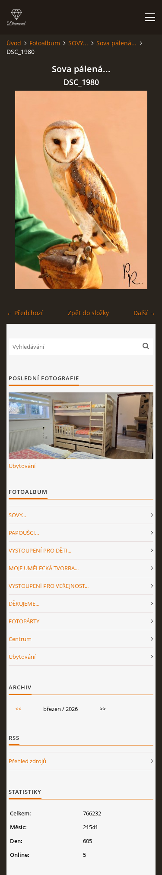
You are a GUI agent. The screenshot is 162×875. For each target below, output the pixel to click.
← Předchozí (24, 313)
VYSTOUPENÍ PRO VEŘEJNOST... (49, 586)
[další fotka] (141, 190)
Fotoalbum (44, 43)
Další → (144, 313)
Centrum (20, 639)
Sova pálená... (116, 43)
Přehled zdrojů (27, 761)
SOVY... (78, 43)
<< (18, 709)
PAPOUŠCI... (24, 533)
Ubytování (22, 466)
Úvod (13, 43)
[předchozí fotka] (20, 190)
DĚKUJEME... (24, 603)
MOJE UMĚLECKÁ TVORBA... (44, 568)
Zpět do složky (88, 313)
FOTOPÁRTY (24, 621)
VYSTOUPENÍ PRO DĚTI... (40, 550)
